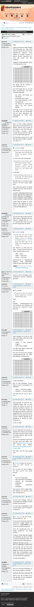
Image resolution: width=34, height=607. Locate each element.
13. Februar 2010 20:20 (18, 426)
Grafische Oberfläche (10, 27)
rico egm (16, 463)
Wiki (17, 14)
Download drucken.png (21, 268)
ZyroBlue (4, 562)
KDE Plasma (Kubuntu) (21, 27)
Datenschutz (11, 599)
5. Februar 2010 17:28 (18, 41)
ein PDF (30, 240)
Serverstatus (24, 599)
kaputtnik (4, 42)
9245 (7, 47)
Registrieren (30, 3)
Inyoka (7, 593)
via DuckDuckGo (29, 23)
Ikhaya (22, 14)
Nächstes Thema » (28, 587)
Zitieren (29, 41)
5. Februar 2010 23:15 (18, 228)
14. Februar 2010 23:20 (18, 496)
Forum (12, 14)
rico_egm (4, 330)
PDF (20, 141)
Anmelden (24, 3)
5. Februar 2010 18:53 (18, 120)
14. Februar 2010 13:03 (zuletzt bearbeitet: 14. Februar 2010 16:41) (21, 458)
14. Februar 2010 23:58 (18, 513)
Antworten (5, 38)
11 (6, 335)
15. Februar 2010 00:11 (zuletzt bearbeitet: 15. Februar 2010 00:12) (21, 564)
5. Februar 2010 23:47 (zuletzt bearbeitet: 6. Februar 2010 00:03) (21, 285)
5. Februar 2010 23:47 (18, 271)
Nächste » (29, 34)
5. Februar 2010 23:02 (18, 213)
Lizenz (2, 599)
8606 (7, 281)
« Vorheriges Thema (17, 587)
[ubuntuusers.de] (11, 8)
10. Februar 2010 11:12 (18, 377)
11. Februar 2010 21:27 (18, 399)
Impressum (17, 599)
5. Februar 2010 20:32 (18, 144)
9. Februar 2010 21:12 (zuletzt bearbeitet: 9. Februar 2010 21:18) (21, 331)
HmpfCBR (4, 121)
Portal (6, 14)
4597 (7, 131)
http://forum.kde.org (25, 443)
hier (25, 86)
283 (7, 571)
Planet (27, 14)
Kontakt (6, 599)
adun (3, 272)
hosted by (3, 1)
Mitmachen (17, 18)
